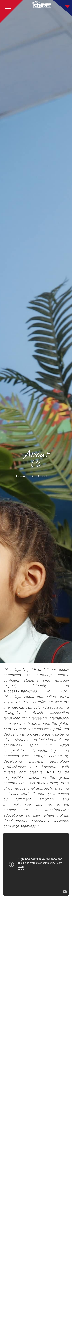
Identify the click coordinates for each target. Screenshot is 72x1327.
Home (20, 476)
